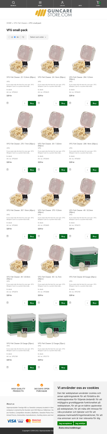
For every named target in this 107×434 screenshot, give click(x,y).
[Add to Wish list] (7, 103)
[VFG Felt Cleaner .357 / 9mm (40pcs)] (25, 197)
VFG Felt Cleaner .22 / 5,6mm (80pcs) (21, 77)
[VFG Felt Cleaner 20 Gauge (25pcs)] (87, 264)
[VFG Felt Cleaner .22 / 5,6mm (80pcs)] (25, 64)
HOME (9, 23)
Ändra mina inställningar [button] (70, 428)
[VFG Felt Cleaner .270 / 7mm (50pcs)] (25, 131)
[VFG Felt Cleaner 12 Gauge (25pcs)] (56, 331)
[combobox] (38, 37)
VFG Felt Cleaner (20, 23)
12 (12, 37)
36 (18, 37)
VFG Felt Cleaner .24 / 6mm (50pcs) (51, 77)
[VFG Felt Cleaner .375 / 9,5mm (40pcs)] (56, 197)
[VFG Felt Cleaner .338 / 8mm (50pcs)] (87, 131)
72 (23, 37)
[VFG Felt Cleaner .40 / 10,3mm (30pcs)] (87, 197)
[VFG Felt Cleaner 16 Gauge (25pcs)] (25, 331)
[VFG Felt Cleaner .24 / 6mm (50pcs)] (56, 64)
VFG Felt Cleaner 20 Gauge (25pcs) (82, 277)
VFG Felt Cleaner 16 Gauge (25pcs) (20, 343)
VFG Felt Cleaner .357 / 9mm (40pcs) (21, 210)
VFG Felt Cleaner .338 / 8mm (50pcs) (83, 144)
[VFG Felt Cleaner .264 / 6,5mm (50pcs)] (87, 64)
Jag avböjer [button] (80, 423)
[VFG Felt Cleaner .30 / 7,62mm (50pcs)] (56, 131)
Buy (32, 103)
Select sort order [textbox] (37, 37)
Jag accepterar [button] (65, 423)
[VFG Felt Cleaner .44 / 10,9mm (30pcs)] (25, 264)
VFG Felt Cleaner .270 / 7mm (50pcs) (21, 144)
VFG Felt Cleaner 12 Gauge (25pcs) (51, 343)
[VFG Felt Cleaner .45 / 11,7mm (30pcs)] (56, 264)
